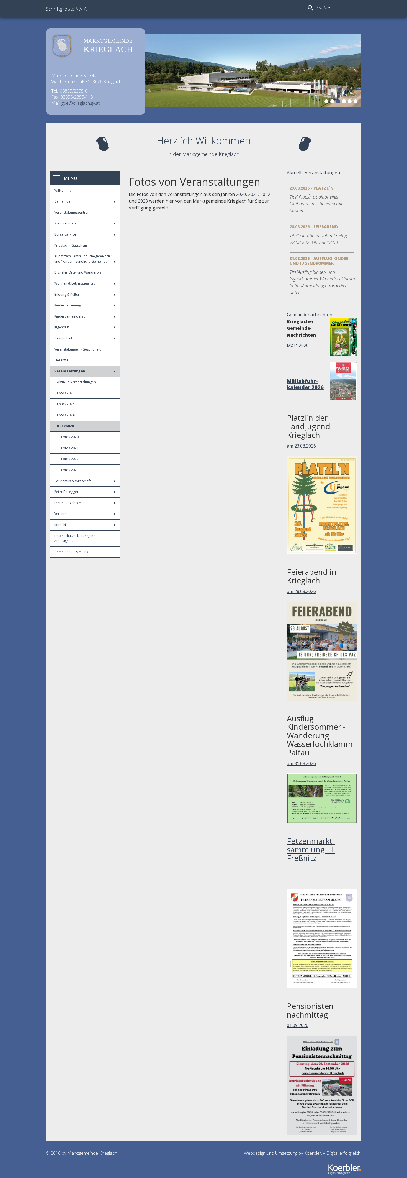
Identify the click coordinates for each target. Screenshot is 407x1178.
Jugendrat (61, 327)
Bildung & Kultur (66, 294)
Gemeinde (62, 201)
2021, (253, 194)
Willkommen (64, 190)
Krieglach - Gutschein (70, 245)
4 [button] (344, 102)
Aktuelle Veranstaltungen (76, 382)
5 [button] (350, 102)
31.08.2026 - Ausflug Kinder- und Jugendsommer (320, 261)
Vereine (60, 513)
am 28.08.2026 (301, 591)
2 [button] (333, 102)
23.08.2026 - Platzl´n (312, 188)
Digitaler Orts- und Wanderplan (79, 272)
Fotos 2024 (65, 415)
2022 (265, 194)
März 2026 (298, 345)
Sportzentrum (65, 223)
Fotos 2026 (65, 393)
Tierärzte (61, 360)
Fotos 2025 (65, 404)
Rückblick (65, 426)
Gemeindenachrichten (309, 314)
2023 (143, 201)
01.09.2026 (297, 1025)
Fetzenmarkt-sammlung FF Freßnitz (311, 849)
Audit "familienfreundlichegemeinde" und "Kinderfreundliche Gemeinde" (83, 259)
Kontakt (60, 524)
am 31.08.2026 (301, 763)
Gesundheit (63, 338)
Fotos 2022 (70, 458)
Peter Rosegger (66, 491)
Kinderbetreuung (67, 305)
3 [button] (339, 102)
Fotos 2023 (70, 469)
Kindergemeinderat (69, 316)
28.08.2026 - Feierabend (314, 226)
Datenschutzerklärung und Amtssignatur (75, 538)
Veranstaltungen (69, 371)
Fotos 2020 (70, 437)
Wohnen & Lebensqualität (74, 283)
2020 (241, 194)
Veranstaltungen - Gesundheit (77, 349)
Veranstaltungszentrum (72, 212)
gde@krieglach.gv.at (80, 103)
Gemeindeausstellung (71, 552)
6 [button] (356, 102)
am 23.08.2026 (301, 446)
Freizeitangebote (67, 502)
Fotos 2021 (70, 448)
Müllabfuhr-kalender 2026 (305, 384)
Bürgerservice (65, 234)
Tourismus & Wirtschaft (72, 481)
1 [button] (327, 102)
